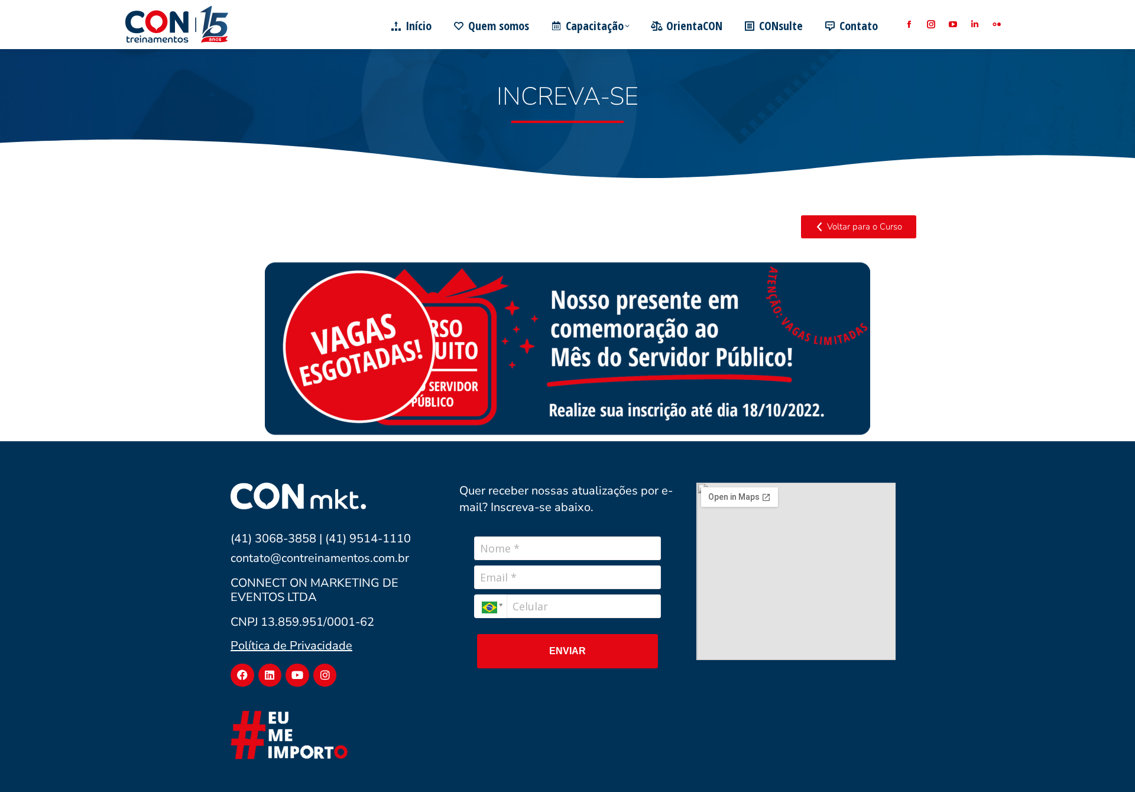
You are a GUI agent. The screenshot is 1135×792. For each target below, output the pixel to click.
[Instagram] (325, 675)
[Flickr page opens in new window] (996, 24)
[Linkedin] (270, 675)
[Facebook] (242, 675)
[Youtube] (297, 675)
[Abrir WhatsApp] (1105, 762)
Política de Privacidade (291, 646)
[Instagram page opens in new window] (931, 24)
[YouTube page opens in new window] (953, 24)
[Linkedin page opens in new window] (974, 24)
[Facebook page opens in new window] (909, 24)
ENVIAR (567, 651)
